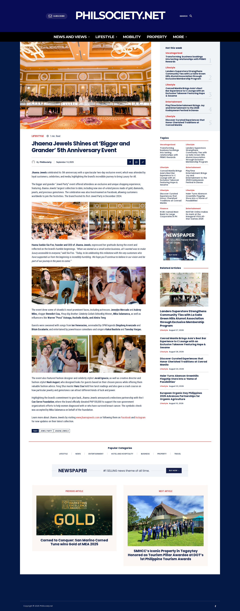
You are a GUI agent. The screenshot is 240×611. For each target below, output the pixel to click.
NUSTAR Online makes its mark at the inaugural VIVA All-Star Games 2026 (197, 215)
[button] (187, 16)
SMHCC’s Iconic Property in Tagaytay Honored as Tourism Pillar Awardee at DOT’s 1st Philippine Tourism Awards (165, 555)
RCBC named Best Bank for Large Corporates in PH (169, 214)
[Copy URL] (143, 162)
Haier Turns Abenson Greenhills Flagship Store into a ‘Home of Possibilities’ (196, 197)
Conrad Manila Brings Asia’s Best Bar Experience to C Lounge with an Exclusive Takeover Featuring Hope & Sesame (185, 92)
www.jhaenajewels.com (87, 417)
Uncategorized (174, 53)
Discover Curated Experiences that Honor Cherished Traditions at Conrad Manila (185, 122)
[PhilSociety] (34, 162)
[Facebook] (130, 162)
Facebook (126, 417)
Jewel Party (46, 431)
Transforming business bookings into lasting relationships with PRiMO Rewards (186, 59)
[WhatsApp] (136, 162)
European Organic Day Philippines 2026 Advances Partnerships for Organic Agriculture (181, 396)
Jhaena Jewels (62, 431)
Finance (164, 208)
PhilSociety (46, 162)
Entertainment (174, 102)
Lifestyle (38, 136)
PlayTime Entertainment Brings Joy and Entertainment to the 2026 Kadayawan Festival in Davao (185, 108)
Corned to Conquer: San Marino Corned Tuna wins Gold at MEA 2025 (74, 542)
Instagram (140, 417)
